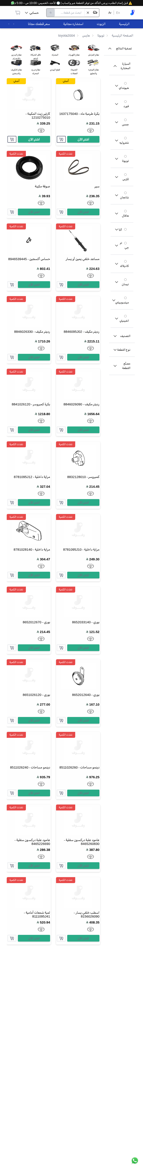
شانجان (124, 197)
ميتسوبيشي (122, 302)
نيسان (125, 284)
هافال (125, 216)
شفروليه (124, 143)
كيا (120, 229)
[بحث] (51, 13)
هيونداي (124, 88)
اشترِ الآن (83, 139)
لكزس (126, 179)
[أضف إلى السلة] (61, 139)
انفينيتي (124, 321)
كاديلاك (124, 266)
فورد (126, 106)
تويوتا (125, 161)
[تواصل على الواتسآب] (134, 1162)
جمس (125, 124)
